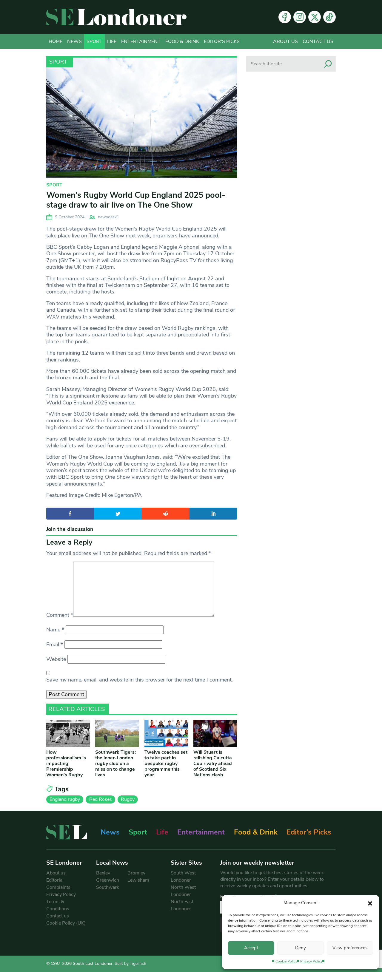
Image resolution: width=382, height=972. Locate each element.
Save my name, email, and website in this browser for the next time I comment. (139, 679)
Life (111, 41)
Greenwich (107, 880)
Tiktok (329, 17)
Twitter (314, 17)
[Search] (328, 64)
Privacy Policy (311, 961)
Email (54, 644)
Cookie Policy (286, 961)
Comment (59, 615)
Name (55, 629)
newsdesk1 (108, 217)
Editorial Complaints (58, 884)
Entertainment (141, 41)
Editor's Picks (222, 41)
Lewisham (138, 880)
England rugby (65, 799)
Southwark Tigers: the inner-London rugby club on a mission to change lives (115, 763)
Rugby (128, 799)
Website (56, 659)
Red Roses (100, 799)
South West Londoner (183, 876)
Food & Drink (182, 41)
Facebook (284, 17)
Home (55, 41)
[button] (370, 903)
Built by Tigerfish (130, 963)
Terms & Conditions (57, 905)
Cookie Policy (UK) (66, 923)
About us (285, 41)
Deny (300, 948)
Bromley (136, 873)
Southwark (107, 887)
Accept (251, 948)
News (74, 41)
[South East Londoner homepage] (116, 17)
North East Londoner (182, 905)
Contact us (318, 41)
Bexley (103, 873)
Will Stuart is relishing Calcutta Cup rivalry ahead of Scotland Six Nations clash (212, 763)
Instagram (299, 17)
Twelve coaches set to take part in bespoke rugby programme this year (165, 763)
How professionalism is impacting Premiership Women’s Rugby (66, 763)
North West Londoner (183, 891)
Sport (94, 41)
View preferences (349, 948)
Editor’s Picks (308, 832)
